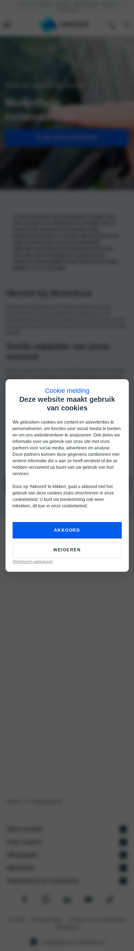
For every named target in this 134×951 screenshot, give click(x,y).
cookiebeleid (25, 499)
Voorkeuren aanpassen (33, 561)
